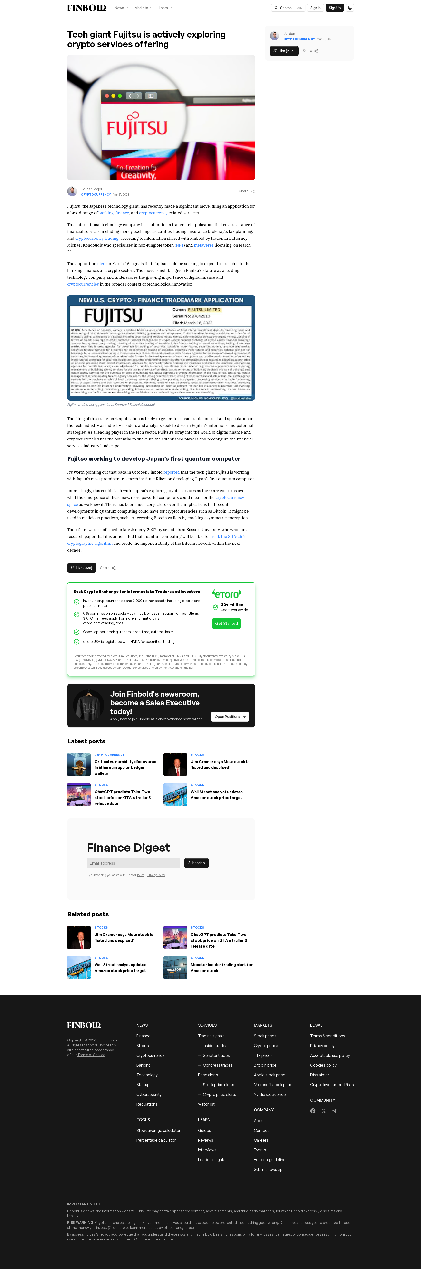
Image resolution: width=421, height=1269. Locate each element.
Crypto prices (266, 1045)
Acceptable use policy (330, 1055)
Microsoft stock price (273, 1084)
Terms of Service (91, 1055)
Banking (143, 1065)
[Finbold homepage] (94, 1025)
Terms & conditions (327, 1035)
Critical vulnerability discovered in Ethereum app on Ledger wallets (125, 767)
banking (106, 212)
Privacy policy (322, 1045)
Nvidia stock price (270, 1094)
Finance (143, 1035)
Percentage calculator (156, 1140)
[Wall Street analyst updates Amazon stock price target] (175, 794)
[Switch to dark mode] (350, 8)
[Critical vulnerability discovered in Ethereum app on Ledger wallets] (79, 764)
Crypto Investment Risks (332, 1084)
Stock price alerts (216, 1084)
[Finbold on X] (323, 1111)
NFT (180, 245)
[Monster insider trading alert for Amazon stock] (175, 967)
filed (101, 263)
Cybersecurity (149, 1094)
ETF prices (263, 1055)
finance (122, 212)
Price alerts (208, 1074)
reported (171, 472)
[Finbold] (86, 7)
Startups (144, 1084)
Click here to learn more (128, 1227)
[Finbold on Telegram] (334, 1111)
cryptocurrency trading (96, 238)
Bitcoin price (265, 1065)
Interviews (207, 1149)
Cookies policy (323, 1065)
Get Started (226, 623)
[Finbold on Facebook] (313, 1111)
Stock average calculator (158, 1130)
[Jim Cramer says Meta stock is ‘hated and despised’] (175, 764)
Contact (261, 1130)
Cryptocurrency (96, 194)
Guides (204, 1130)
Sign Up (335, 8)
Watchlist (206, 1104)
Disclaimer (319, 1074)
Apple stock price (269, 1074)
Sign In (315, 8)
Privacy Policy (156, 875)
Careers (261, 1140)
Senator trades (214, 1055)
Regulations (146, 1104)
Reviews (205, 1140)
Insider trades (212, 1045)
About (259, 1120)
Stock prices (265, 1035)
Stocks (197, 754)
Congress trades (215, 1065)
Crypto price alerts (217, 1094)
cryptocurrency (153, 212)
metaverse (204, 245)
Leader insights (211, 1159)
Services (207, 1025)
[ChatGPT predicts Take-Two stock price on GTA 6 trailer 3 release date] (79, 794)
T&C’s (140, 875)
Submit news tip (268, 1169)
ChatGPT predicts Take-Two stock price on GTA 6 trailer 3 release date (123, 797)
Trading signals (211, 1035)
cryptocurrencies (83, 283)
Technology (147, 1074)
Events (260, 1149)
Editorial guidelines (270, 1159)
